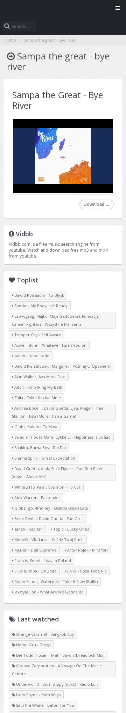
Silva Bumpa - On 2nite (35, 571)
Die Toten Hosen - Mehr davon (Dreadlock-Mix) (59, 655)
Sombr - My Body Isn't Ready (40, 305)
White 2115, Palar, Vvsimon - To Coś (46, 487)
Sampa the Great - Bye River (57, 100)
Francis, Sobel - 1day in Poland (42, 560)
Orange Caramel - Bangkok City (44, 634)
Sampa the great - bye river (50, 40)
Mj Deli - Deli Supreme (35, 550)
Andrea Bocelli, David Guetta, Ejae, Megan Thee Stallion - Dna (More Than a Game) (58, 412)
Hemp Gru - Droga (33, 644)
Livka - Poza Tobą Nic (86, 571)
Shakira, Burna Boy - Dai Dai (39, 447)
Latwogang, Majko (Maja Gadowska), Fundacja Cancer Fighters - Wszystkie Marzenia (55, 320)
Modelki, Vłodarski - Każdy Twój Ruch (48, 539)
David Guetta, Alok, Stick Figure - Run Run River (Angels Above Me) (57, 472)
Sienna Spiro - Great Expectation (44, 458)
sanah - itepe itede (31, 355)
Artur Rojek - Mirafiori (87, 550)
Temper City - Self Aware (37, 334)
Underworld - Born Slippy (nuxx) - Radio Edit (56, 684)
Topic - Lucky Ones (70, 529)
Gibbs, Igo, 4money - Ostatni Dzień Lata (50, 508)
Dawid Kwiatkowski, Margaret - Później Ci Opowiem (61, 366)
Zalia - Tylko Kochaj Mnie (37, 397)
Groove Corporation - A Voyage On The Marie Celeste (57, 669)
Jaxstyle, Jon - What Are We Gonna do (48, 592)
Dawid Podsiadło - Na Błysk (38, 295)
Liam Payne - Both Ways (38, 694)
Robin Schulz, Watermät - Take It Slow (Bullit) (55, 581)
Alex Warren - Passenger (36, 497)
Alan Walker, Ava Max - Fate (39, 376)
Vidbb (63, 8)
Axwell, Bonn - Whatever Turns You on (49, 345)
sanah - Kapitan (28, 529)
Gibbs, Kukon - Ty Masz (35, 426)
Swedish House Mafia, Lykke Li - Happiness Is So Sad (62, 437)
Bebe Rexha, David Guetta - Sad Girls (48, 518)
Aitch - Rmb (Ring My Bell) (37, 387)
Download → (97, 204)
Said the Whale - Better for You (44, 705)
